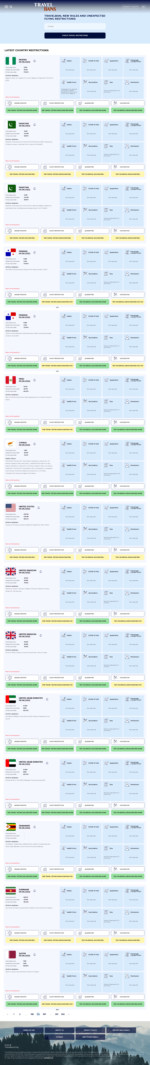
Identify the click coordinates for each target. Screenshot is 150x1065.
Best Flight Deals (90, 1037)
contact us (48, 1058)
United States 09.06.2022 (26, 507)
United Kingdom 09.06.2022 (27, 571)
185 (32, 1014)
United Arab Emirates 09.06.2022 (31, 699)
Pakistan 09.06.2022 (24, 124)
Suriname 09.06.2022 (24, 891)
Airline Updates (20, 103)
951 (56, 1014)
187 (44, 1014)
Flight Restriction (57, 103)
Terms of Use (29, 1030)
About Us (59, 1030)
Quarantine (89, 103)
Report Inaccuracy (121, 1030)
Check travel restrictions (75, 35)
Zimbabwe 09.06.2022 (24, 827)
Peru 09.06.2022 (24, 380)
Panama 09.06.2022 (24, 252)
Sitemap (59, 1037)
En (143, 7)
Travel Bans (45, 7)
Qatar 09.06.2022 (24, 954)
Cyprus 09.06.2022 (24, 444)
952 (63, 1014)
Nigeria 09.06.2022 (24, 61)
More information (13, 97)
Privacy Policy (90, 1030)
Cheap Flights (130, 7)
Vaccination (124, 103)
